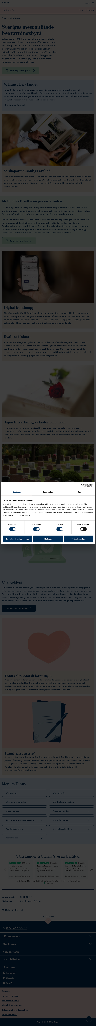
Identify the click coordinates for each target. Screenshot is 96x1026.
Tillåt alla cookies (79, 539)
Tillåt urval (48, 539)
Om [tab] (79, 492)
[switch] (36, 529)
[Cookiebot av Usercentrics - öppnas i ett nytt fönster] (83, 485)
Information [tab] (48, 492)
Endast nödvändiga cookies (17, 539)
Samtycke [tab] (17, 492)
